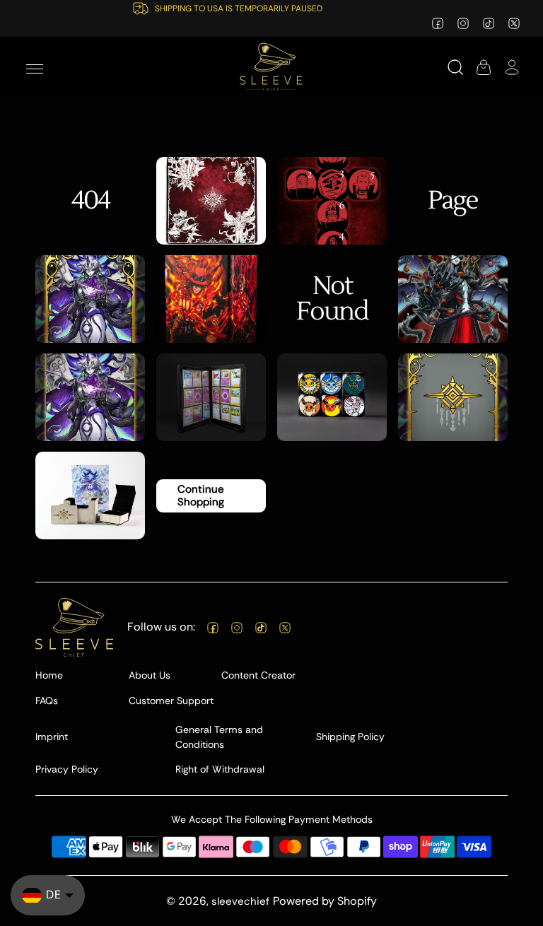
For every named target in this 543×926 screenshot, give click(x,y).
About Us (149, 675)
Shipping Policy (350, 736)
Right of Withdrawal (219, 769)
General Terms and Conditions (219, 737)
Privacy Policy (66, 769)
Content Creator (258, 675)
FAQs (46, 700)
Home (49, 675)
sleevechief (240, 901)
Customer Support (171, 700)
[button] (35, 67)
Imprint (51, 736)
